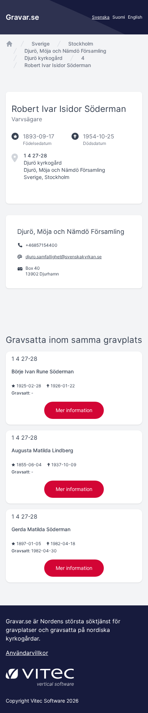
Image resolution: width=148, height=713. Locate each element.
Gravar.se (22, 17)
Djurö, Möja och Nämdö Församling (65, 51)
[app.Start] (9, 43)
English (135, 17)
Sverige (41, 44)
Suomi (118, 17)
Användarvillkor (27, 652)
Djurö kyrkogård (43, 58)
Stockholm (80, 44)
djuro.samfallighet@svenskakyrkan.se (64, 256)
